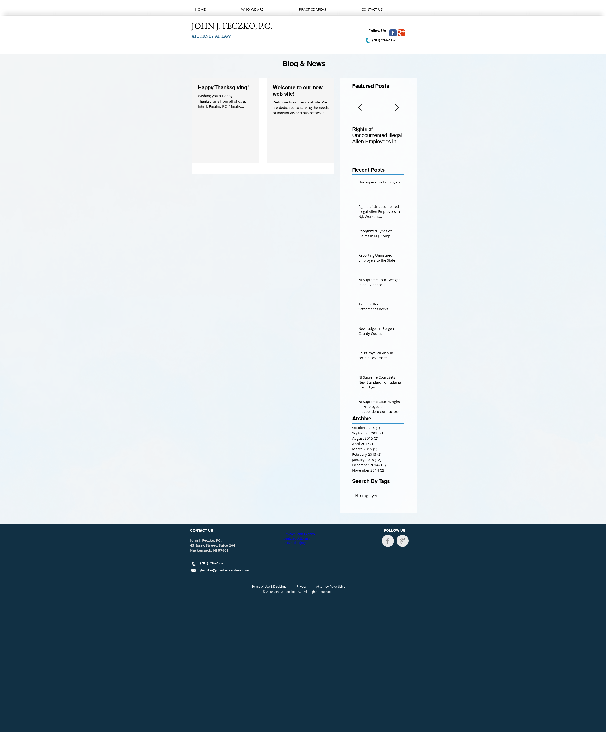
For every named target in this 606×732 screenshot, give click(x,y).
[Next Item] (397, 108)
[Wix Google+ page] (401, 32)
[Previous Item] (360, 108)
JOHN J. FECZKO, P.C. (233, 25)
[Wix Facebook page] (393, 32)
